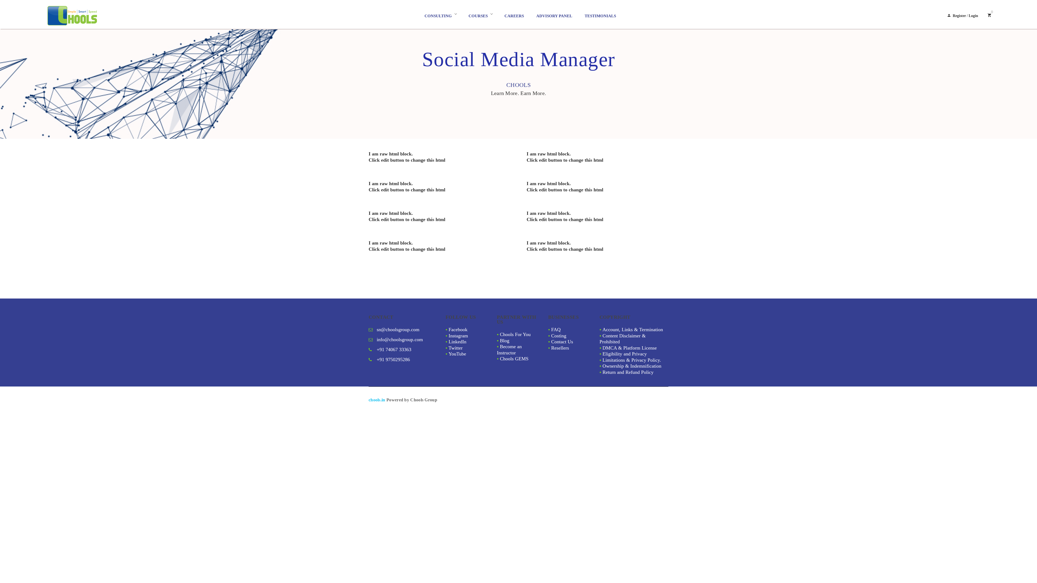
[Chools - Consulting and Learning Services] (96, 16)
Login (973, 16)
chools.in (377, 400)
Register (959, 16)
